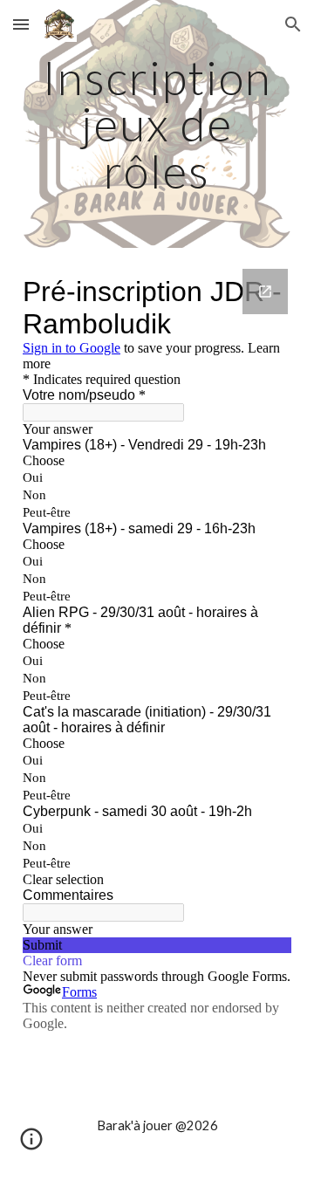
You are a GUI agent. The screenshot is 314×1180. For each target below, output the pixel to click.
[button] (21, 24)
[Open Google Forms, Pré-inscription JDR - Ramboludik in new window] (265, 291)
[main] (157, 124)
